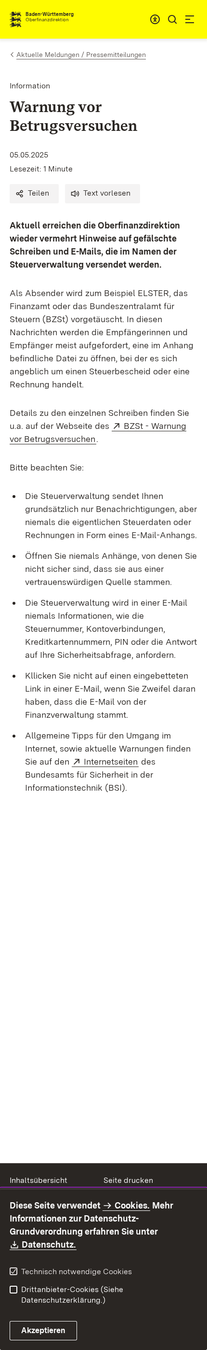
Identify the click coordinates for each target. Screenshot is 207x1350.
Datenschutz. (49, 1244)
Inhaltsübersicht (38, 1180)
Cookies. (132, 1205)
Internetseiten (111, 761)
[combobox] (155, 19)
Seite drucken (128, 1180)
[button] (34, 193)
